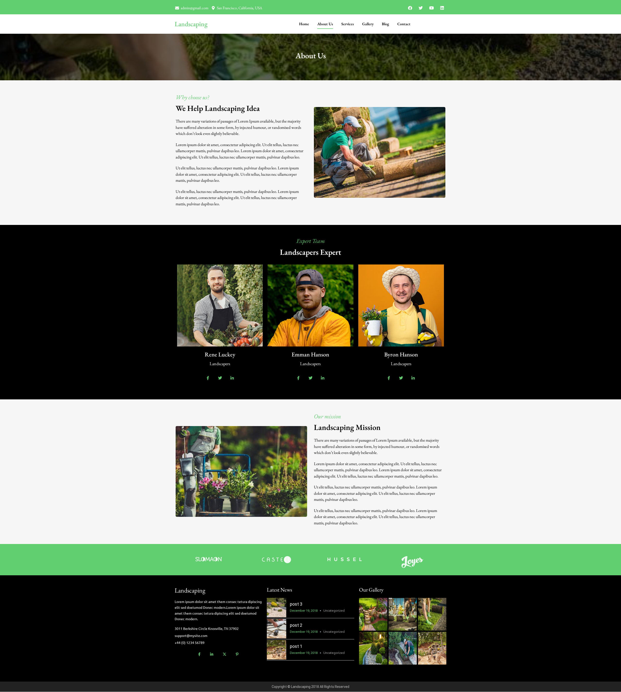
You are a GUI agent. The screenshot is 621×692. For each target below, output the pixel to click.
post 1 (296, 646)
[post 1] (276, 649)
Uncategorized (334, 610)
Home (304, 23)
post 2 (296, 625)
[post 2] (276, 628)
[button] (368, 608)
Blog (385, 23)
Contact (403, 23)
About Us (325, 23)
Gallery (368, 23)
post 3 (296, 604)
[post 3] (276, 607)
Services (347, 23)
